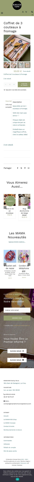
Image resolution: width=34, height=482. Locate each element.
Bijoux (27, 273)
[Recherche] (32, 11)
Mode (10, 274)
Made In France (22, 275)
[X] (21, 168)
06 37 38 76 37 (9, 397)
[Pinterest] (25, 168)
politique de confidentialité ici (21, 325)
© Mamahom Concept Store (13, 459)
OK (17, 479)
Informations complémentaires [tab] (8, 106)
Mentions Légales (25, 461)
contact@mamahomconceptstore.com (17, 404)
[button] (15, 90)
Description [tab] (8, 101)
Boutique (19, 465)
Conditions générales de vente (12, 461)
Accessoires (7, 270)
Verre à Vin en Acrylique (9, 211)
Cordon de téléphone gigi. (24, 268)
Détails (9, 200)
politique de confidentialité (12, 463)
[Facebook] (17, 168)
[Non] (32, 475)
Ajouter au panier (24, 84)
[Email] (28, 168)
